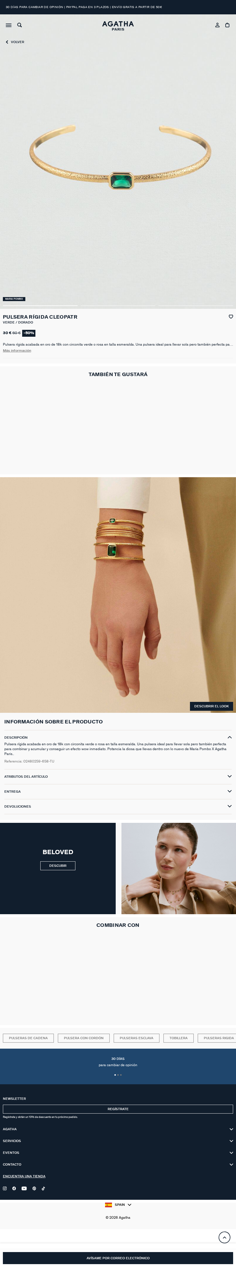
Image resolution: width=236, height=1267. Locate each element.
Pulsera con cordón (84, 1038)
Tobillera (179, 1038)
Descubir (57, 865)
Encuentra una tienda (24, 1176)
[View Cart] (227, 25)
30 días (118, 1062)
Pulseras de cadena (28, 1038)
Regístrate (118, 1109)
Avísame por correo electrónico (118, 1258)
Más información (17, 350)
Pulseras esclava (136, 1038)
